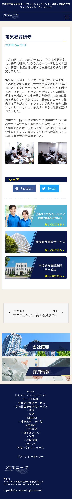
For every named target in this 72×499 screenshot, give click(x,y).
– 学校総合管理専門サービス (30, 406)
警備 (61, 4)
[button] (66, 16)
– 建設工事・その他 (30, 421)
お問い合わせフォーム (30, 447)
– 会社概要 (30, 428)
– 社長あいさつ (30, 432)
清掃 (54, 4)
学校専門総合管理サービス (15, 4)
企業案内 (30, 425)
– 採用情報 (30, 440)
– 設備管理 (30, 417)
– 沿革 (30, 436)
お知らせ (30, 443)
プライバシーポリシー (30, 456)
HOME (31, 391)
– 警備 (30, 414)
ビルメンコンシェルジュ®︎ (30, 395)
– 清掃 (30, 410)
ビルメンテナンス (40, 4)
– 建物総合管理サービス (30, 403)
